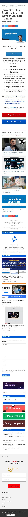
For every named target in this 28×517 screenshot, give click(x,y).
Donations (4, 495)
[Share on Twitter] (6, 26)
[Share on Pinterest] (13, 26)
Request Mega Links (6, 497)
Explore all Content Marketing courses (11, 135)
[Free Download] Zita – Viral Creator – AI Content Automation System (13, 326)
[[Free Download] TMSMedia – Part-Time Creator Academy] (14, 291)
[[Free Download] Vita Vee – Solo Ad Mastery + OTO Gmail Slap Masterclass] (14, 266)
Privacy (3, 499)
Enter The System (14, 486)
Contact (3, 506)
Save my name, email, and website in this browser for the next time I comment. (13, 370)
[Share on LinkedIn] (16, 26)
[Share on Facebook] (3, 26)
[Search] (24, 392)
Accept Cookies (10, 514)
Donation (8, 109)
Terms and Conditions (6, 501)
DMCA (3, 504)
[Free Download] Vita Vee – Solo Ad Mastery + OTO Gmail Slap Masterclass (12, 276)
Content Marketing (6, 21)
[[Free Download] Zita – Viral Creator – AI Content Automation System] (14, 315)
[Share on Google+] (10, 26)
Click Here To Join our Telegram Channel (11, 251)
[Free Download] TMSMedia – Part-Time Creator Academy (13, 301)
